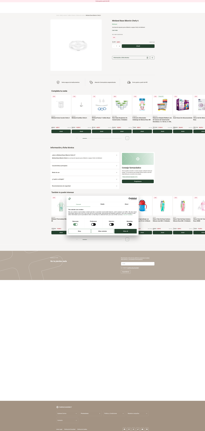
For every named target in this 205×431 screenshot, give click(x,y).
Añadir (61, 131)
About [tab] (126, 204)
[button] (91, 413)
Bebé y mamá (63, 15)
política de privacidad (133, 267)
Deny (79, 231)
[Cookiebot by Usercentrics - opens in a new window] (130, 199)
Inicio (57, 15)
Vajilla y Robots (71, 15)
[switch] (93, 224)
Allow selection (102, 231)
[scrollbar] (102, 138)
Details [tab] (103, 204)
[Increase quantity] (119, 46)
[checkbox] (121, 267)
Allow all (125, 231)
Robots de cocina (80, 15)
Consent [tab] (78, 204)
